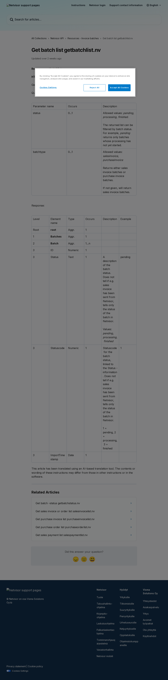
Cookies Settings (48, 87)
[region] (85, 82)
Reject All (94, 87)
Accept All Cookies (119, 87)
